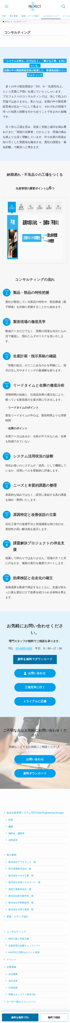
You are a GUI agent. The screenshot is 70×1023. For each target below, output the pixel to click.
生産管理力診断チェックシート (24, 945)
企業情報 (11, 967)
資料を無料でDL (20, 1017)
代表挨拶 (13, 987)
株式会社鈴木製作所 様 (21, 896)
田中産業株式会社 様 (19, 868)
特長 (10, 819)
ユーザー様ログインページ (21, 1001)
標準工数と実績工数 (18, 938)
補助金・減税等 (16, 833)
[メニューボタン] (6, 6)
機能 (10, 826)
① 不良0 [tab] (12, 207)
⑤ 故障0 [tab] (49, 207)
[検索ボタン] (63, 6)
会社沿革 (13, 980)
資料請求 (13, 840)
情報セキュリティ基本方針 (22, 994)
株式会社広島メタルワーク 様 (24, 882)
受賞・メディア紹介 (17, 916)
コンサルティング (16, 931)
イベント (11, 959)
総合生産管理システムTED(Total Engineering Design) (35, 812)
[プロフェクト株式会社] (35, 6)
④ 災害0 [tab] (40, 207)
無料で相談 (54, 1017)
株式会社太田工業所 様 (22, 909)
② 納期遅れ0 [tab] (21, 207)
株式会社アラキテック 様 (22, 862)
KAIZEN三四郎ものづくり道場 (23, 952)
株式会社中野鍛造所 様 (21, 902)
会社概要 (13, 974)
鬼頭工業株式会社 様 (19, 889)
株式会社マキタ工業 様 (21, 875)
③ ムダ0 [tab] (31, 207)
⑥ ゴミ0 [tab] (58, 207)
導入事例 (11, 854)
